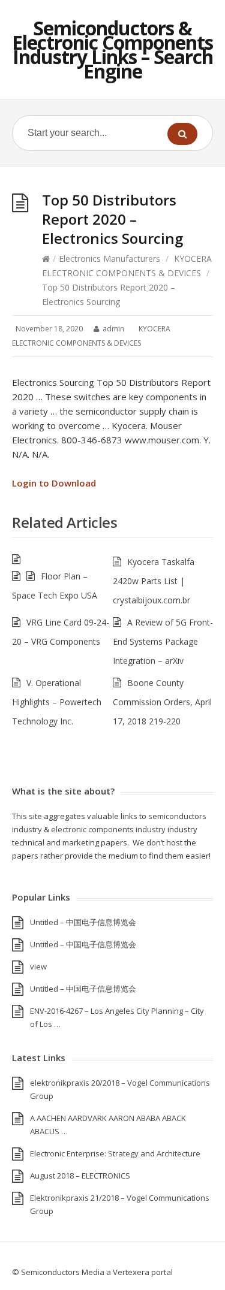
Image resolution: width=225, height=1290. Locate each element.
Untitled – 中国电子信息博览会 (83, 922)
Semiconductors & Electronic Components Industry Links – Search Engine (112, 49)
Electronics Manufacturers (109, 258)
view (38, 966)
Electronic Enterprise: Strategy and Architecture (115, 1153)
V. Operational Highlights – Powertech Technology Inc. (56, 702)
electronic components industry (108, 829)
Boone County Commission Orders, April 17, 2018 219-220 (162, 702)
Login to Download (54, 483)
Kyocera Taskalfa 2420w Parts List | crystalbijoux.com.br (153, 581)
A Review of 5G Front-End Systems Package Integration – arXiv (163, 641)
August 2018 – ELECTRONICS (80, 1175)
